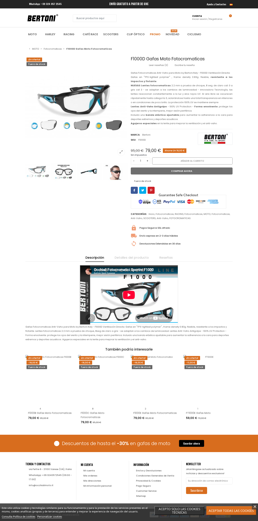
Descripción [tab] (94, 257)
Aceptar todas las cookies (231, 511)
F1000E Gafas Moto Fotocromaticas (155, 413)
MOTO (207, 214)
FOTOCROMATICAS (180, 218)
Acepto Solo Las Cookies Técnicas (179, 511)
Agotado (37, 425)
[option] (76, 107)
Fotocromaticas (165, 214)
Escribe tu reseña (184, 65)
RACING (179, 214)
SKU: (133, 140)
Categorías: (139, 214)
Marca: (135, 134)
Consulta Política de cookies (18, 516)
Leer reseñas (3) (158, 65)
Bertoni (146, 134)
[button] (191, 443)
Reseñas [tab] (166, 257)
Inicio (152, 214)
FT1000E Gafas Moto (198, 413)
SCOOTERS (149, 218)
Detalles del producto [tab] (132, 257)
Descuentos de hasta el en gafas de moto (116, 443)
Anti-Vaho (136, 218)
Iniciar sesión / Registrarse (207, 17)
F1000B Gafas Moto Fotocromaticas (50, 413)
